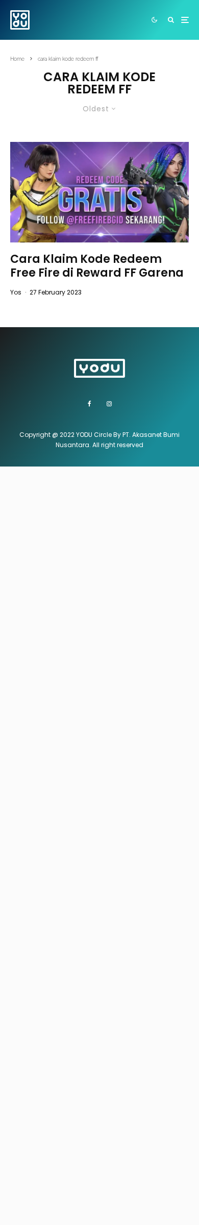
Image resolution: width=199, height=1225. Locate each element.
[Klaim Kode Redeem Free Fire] (99, 192)
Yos (15, 292)
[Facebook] (89, 403)
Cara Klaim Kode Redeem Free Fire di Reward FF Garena (97, 266)
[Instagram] (109, 403)
